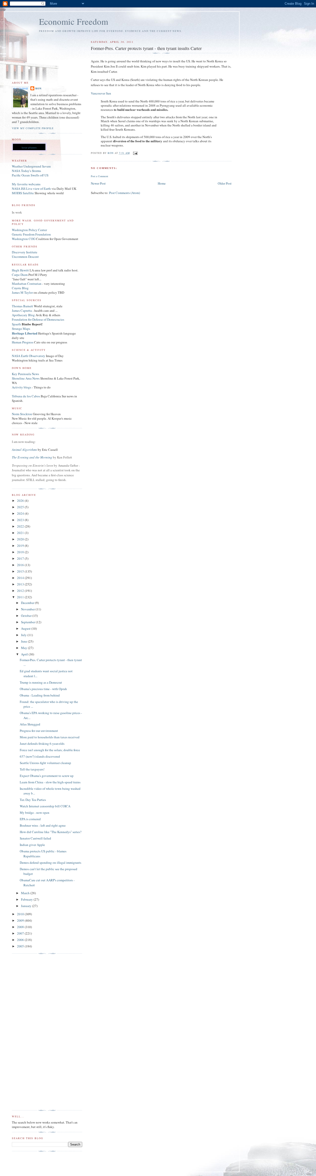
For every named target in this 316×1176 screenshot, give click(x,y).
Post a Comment (99, 176)
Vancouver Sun (101, 93)
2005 (21, 946)
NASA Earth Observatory (28, 356)
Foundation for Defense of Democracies (38, 319)
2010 (21, 914)
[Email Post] (135, 153)
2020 (21, 539)
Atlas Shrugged (30, 724)
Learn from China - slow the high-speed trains (50, 782)
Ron (38, 88)
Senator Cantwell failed (35, 838)
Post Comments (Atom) (124, 193)
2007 (21, 933)
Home (162, 183)
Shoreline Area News (26, 378)
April (25, 654)
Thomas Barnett (22, 306)
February (27, 899)
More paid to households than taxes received (49, 737)
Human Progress (22, 342)
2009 (21, 920)
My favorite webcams (26, 184)
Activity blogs (21, 387)
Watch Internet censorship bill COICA (45, 806)
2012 (21, 590)
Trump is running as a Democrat (41, 682)
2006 (21, 939)
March (25, 893)
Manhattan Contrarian (26, 283)
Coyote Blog (20, 288)
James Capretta (22, 310)
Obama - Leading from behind (40, 695)
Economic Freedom (73, 21)
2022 (21, 526)
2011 (21, 597)
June (24, 641)
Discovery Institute (24, 252)
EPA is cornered (30, 819)
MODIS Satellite (23, 193)
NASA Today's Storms (26, 170)
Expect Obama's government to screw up (47, 775)
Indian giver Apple (32, 844)
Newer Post (98, 183)
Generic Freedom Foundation (31, 234)
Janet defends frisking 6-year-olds (42, 743)
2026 (21, 500)
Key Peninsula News (25, 374)
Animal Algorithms (25, 449)
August (26, 628)
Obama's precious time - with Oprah (43, 689)
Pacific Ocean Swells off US (30, 175)
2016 (21, 565)
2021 (21, 532)
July (24, 635)
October (26, 615)
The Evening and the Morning (32, 457)
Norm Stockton (22, 414)
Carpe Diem (20, 274)
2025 (21, 507)
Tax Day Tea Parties (33, 799)
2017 (21, 558)
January (26, 906)
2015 (21, 571)
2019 (21, 545)
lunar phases (29, 147)
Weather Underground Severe (31, 166)
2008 (21, 927)
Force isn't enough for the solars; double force (50, 750)
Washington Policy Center (29, 230)
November (28, 609)
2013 (21, 584)
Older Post (225, 183)
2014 (21, 578)
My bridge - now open (34, 812)
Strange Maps (21, 328)
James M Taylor (23, 292)
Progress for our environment (39, 730)
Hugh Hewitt (20, 270)
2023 (21, 520)
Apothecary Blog (24, 315)
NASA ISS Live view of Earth (31, 188)
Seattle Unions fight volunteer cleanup (45, 763)
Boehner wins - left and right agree (43, 825)
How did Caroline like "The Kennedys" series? (50, 832)
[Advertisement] (31, 1032)
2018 (21, 552)
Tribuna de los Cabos (26, 396)
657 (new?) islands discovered (40, 756)
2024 (21, 513)
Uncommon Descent (25, 256)
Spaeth (16, 324)
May (24, 648)
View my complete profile (33, 128)
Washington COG (23, 239)
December (28, 602)
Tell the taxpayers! (32, 769)
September (28, 622)
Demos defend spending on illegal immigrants (50, 862)
